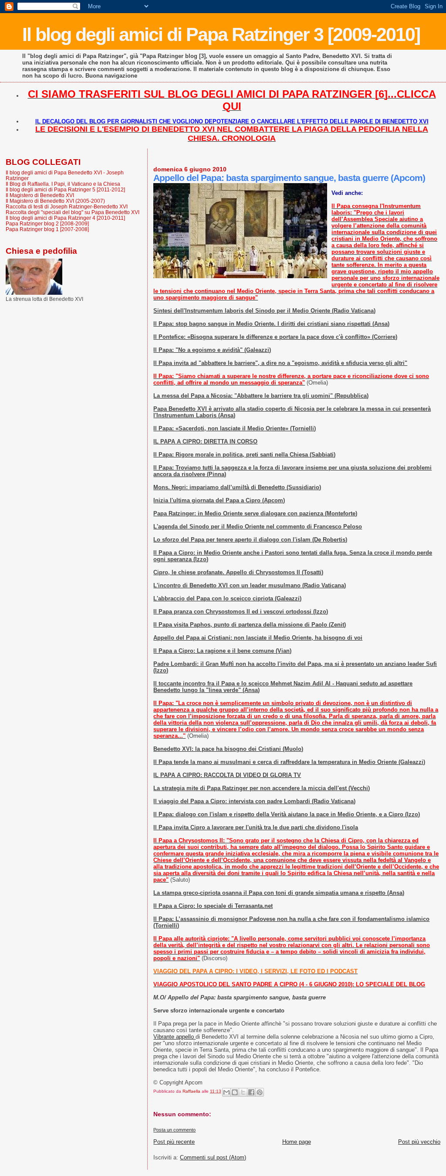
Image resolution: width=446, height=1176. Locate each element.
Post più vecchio (419, 1142)
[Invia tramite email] (226, 1092)
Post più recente (174, 1142)
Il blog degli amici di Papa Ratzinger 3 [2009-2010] (221, 34)
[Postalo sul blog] (234, 1092)
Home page (296, 1142)
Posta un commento (174, 1129)
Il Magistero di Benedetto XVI (40, 195)
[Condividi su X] (243, 1092)
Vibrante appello (174, 1036)
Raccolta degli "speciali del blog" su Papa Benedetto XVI (72, 212)
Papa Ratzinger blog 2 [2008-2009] (47, 223)
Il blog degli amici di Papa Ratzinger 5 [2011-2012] (65, 189)
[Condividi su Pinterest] (259, 1092)
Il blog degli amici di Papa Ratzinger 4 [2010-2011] (65, 218)
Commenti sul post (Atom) (213, 1157)
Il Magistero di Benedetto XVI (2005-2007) (55, 201)
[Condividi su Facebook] (251, 1092)
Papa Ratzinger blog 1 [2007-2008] (47, 229)
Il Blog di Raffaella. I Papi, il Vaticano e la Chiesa (63, 184)
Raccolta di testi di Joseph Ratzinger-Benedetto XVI (67, 206)
